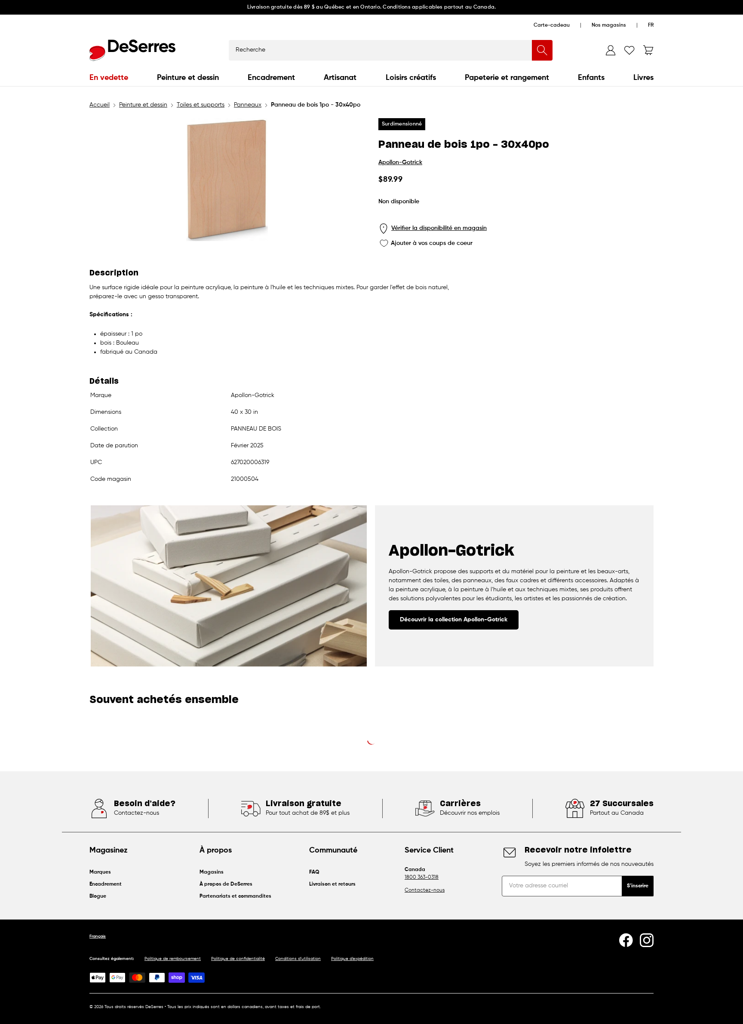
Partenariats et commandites (235, 896)
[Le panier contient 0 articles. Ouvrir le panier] (648, 50)
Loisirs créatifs (411, 78)
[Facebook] (626, 940)
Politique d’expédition (352, 959)
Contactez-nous (425, 890)
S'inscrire (637, 886)
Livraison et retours (332, 884)
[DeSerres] (132, 50)
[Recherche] (542, 50)
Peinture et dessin (188, 78)
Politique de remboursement (172, 959)
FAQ (314, 872)
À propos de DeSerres (226, 884)
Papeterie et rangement (507, 78)
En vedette (108, 78)
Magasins (212, 872)
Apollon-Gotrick (400, 162)
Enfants (591, 78)
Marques (100, 872)
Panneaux (247, 105)
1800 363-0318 (422, 877)
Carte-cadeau (552, 25)
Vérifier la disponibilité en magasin (439, 228)
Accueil (99, 105)
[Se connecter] (610, 50)
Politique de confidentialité (238, 959)
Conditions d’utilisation (298, 959)
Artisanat (340, 78)
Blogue (97, 896)
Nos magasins (609, 25)
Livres (643, 78)
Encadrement (271, 78)
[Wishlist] (629, 50)
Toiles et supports (200, 105)
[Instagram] (647, 940)
